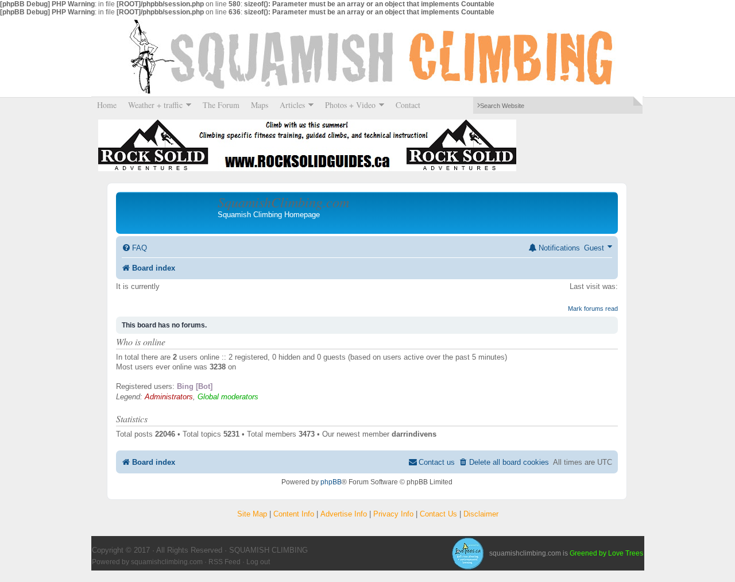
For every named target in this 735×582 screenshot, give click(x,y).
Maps (259, 104)
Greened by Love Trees (606, 553)
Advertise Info (343, 514)
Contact (408, 104)
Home (107, 104)
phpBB (331, 482)
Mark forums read (593, 308)
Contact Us (438, 514)
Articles (289, 104)
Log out (258, 562)
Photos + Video (347, 104)
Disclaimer (480, 514)
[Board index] (168, 212)
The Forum (221, 104)
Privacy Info (393, 514)
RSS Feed (224, 562)
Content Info (293, 514)
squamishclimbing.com (167, 562)
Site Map (252, 514)
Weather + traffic (152, 104)
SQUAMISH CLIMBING (367, 56)
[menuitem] (134, 248)
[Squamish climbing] (467, 553)
